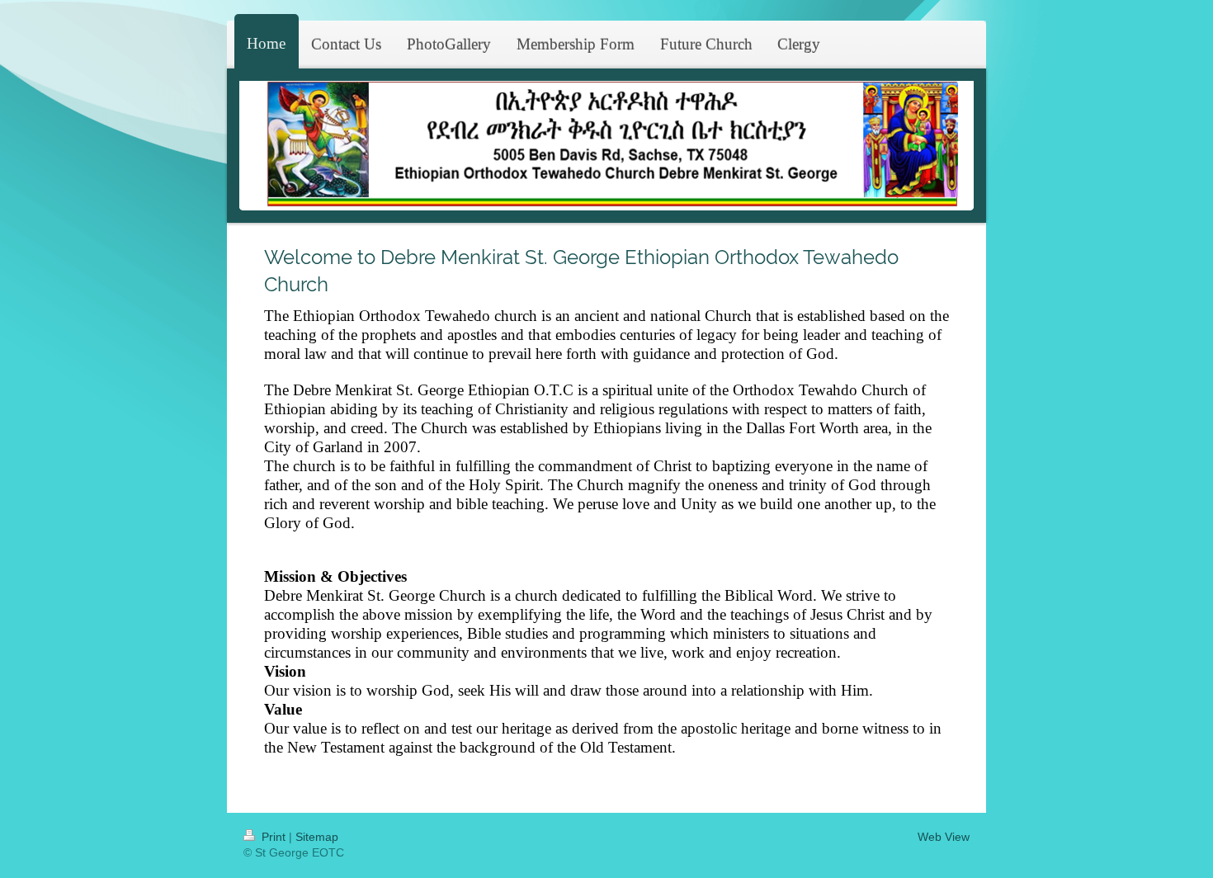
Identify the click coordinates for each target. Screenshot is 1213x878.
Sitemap (316, 836)
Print (273, 836)
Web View (944, 836)
